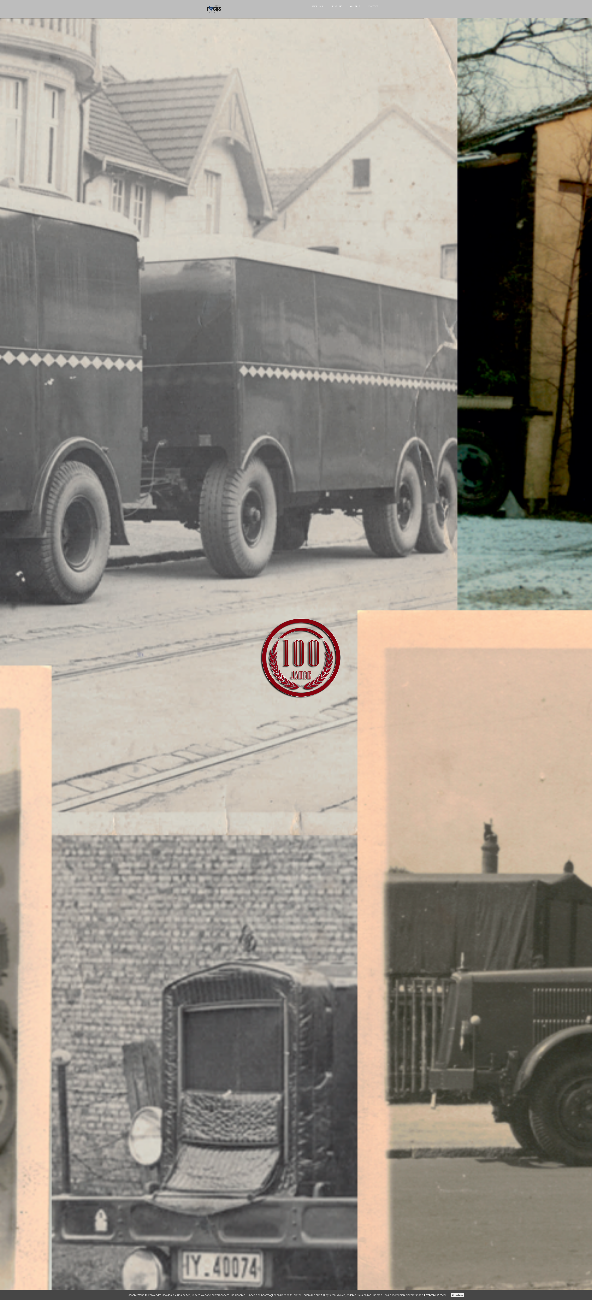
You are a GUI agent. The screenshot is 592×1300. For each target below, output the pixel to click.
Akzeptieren (457, 1295)
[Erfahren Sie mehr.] (436, 1295)
